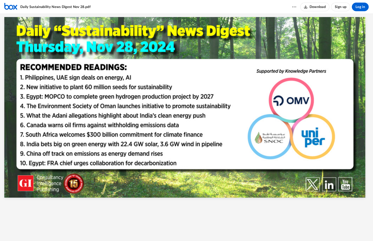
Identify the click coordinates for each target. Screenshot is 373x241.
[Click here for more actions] (294, 7)
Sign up (340, 7)
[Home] (10, 7)
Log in (360, 7)
